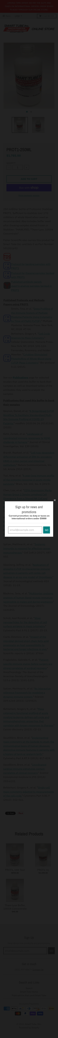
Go (46, 530)
